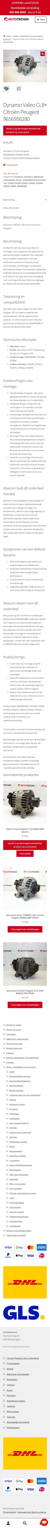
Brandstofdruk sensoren (20, 1076)
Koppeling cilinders (17, 1156)
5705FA (13, 186)
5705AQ (32, 183)
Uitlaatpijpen (15, 1207)
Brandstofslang (16, 1090)
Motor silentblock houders (20, 1165)
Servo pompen (15, 1188)
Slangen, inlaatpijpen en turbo (22, 1193)
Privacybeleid (13, 1363)
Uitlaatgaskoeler (16, 1202)
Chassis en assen (13, 1029)
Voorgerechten (15, 1221)
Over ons (11, 1417)
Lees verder (25, 853)
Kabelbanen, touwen (18, 1142)
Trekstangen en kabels (16, 1235)
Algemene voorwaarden (18, 1374)
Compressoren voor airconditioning (24, 1095)
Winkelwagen (13, 1427)
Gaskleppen (14, 1118)
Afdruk (10, 1368)
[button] (42, 54)
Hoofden (13, 1128)
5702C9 (18, 183)
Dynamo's (7, 39)
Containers (11, 1034)
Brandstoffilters (16, 1085)
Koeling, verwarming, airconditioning (22, 1057)
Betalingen (12, 1379)
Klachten (11, 1395)
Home (8, 36)
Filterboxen (14, 1114)
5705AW (39, 183)
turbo (11, 1198)
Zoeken (25, 1523)
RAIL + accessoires (17, 1184)
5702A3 (11, 183)
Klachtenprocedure (16, 1400)
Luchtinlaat (14, 1160)
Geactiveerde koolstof (19, 1123)
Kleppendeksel (15, 1151)
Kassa (9, 1390)
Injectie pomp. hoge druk (20, 1132)
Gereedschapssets (14, 1048)
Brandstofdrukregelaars (19, 1081)
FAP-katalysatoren (14, 1043)
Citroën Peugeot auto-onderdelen (23, 1358)
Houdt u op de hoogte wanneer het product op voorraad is (23, 130)
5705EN (6, 186)
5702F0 (25, 183)
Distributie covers (17, 1104)
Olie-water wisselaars (18, 1174)
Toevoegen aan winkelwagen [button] (25, 929)
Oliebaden (13, 1179)
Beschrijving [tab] (9, 199)
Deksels (12, 1099)
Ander (11, 1072)
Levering (11, 1406)
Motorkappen (15, 1170)
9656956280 (22, 186)
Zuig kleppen (15, 1226)
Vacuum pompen (16, 1212)
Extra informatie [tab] (11, 207)
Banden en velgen (13, 1025)
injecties (13, 1137)
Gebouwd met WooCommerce (32, 1512)
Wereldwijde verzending (18, 1422)
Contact (11, 1384)
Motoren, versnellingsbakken (18, 1230)
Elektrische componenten (17, 1039)
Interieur (10, 1053)
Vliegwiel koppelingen (18, 1216)
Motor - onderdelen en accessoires (28, 36)
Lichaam (10, 1062)
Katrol (12, 1146)
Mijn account (13, 1411)
